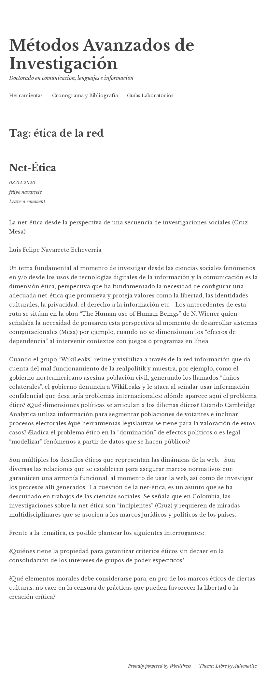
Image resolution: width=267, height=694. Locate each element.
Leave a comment (27, 201)
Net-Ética (32, 168)
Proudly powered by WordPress (159, 666)
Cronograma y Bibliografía (85, 95)
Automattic (245, 666)
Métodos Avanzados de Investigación (101, 54)
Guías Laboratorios (150, 95)
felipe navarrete (25, 192)
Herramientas (26, 95)
